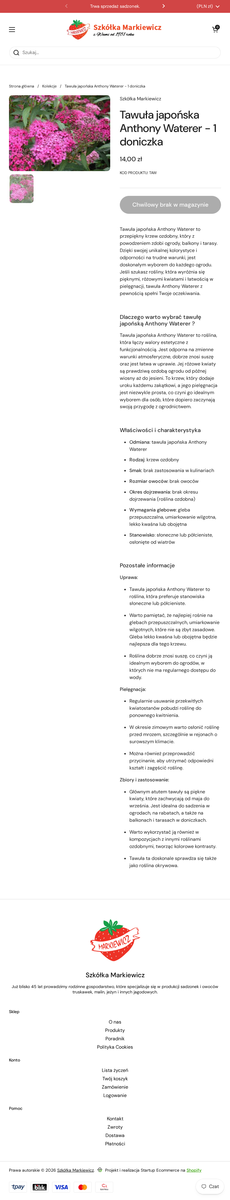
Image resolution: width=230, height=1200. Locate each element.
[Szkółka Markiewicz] (113, 29)
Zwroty (115, 1127)
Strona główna (21, 86)
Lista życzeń (115, 1070)
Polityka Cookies (115, 1047)
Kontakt (115, 1119)
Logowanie (115, 1095)
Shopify (194, 1170)
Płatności (115, 1144)
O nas (115, 1022)
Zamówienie (115, 1087)
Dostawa (115, 1135)
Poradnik (115, 1039)
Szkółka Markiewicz (75, 1170)
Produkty (115, 1030)
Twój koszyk (115, 1079)
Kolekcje (49, 86)
